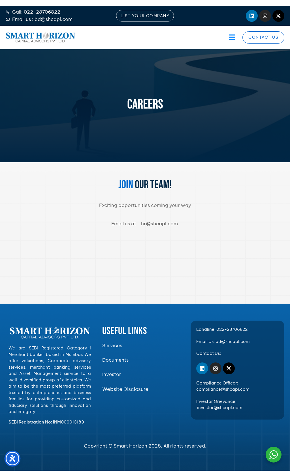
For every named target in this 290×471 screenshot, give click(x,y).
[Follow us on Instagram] (265, 16)
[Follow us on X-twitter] (278, 16)
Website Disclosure (125, 389)
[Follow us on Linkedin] (252, 16)
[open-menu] (231, 37)
